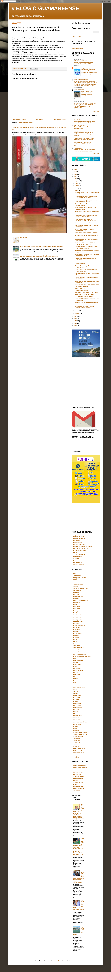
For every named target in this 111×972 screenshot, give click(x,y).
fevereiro (78, 313)
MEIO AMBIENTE (78, 670)
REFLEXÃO (76, 709)
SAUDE (75, 726)
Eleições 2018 (77, 615)
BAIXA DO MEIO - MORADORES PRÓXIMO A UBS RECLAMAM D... (87, 255)
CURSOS (75, 598)
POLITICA (76, 699)
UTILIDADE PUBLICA (79, 749)
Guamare (76, 643)
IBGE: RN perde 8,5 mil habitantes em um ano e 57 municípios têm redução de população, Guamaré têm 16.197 (85, 62)
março (77, 310)
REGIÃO (75, 711)
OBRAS (75, 691)
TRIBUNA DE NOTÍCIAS (80, 768)
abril (76, 190)
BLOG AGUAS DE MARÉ (81, 79)
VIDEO (75, 755)
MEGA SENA (77, 668)
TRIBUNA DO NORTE (79, 766)
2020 (75, 179)
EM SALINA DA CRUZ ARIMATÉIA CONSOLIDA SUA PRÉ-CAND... (84, 295)
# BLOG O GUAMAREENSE (45, 8)
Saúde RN (76, 730)
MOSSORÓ (76, 674)
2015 (75, 325)
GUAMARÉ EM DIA (79, 101)
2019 (75, 316)
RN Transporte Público (80, 722)
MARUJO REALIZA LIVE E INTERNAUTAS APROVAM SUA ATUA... (87, 285)
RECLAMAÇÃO (77, 705)
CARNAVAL (76, 582)
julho (77, 183)
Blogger (73, 960)
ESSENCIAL (76, 629)
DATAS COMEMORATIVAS (80, 600)
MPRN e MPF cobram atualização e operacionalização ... (85, 289)
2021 (75, 176)
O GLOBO (76, 558)
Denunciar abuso (77, 48)
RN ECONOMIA (77, 716)
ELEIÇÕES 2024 (78, 621)
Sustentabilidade (78, 736)
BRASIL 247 (76, 540)
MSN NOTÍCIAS (77, 556)
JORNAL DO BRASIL (79, 554)
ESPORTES (76, 627)
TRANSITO (76, 742)
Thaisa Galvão (78, 148)
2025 (75, 169)
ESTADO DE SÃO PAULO (80, 548)
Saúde (75, 728)
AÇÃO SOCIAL (77, 576)
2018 (75, 318)
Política (75, 701)
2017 (75, 321)
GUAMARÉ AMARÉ (78, 648)
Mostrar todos (96, 111)
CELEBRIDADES (78, 584)
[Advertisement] (85, 517)
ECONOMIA (76, 608)
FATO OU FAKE (77, 633)
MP (74, 676)
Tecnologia (76, 738)
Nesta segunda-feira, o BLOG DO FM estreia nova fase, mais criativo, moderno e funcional (85, 134)
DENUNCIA (76, 602)
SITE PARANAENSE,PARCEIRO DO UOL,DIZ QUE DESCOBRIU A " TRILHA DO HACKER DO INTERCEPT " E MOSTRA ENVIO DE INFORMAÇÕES (42, 255)
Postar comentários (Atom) (25, 122)
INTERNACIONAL (78, 660)
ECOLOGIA (76, 606)
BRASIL (75, 580)
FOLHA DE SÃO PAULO (80, 550)
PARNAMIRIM (77, 695)
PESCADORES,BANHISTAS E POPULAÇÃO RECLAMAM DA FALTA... (87, 219)
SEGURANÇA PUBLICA (80, 734)
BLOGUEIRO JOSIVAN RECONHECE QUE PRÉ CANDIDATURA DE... (87, 307)
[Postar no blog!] (32, 69)
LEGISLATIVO (77, 664)
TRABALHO (76, 740)
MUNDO (75, 678)
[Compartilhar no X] (34, 69)
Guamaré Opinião (78, 652)
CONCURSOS (77, 590)
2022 (75, 174)
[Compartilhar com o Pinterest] (37, 69)
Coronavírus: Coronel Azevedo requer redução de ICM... (86, 270)
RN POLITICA (77, 718)
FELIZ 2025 (23, 237)
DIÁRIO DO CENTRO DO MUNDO (82, 546)
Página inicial (40, 119)
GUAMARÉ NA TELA (80, 90)
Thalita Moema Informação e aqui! (84, 138)
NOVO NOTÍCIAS (78, 778)
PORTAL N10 (77, 774)
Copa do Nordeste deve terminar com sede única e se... (86, 204)
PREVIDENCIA (77, 703)
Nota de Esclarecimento (80, 685)
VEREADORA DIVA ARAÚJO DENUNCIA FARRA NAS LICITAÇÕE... (86, 216)
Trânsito (75, 744)
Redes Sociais (77, 707)
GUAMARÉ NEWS (79, 59)
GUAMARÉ (76, 646)
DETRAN (75, 604)
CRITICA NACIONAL (79, 544)
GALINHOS (76, 639)
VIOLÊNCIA (76, 757)
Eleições (75, 613)
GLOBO (75, 552)
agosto (77, 181)
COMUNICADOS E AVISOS (80, 588)
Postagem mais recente (19, 119)
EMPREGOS (76, 623)
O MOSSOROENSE (78, 776)
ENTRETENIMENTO (79, 625)
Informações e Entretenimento (82, 656)
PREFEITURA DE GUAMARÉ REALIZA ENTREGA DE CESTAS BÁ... (86, 197)
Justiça (75, 662)
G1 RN (75, 784)
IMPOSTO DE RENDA (79, 654)
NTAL (75, 689)
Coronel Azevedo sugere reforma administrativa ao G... (84, 229)
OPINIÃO (75, 693)
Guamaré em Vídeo (78, 650)
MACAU (75, 666)
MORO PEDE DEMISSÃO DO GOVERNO (86, 233)
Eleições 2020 (77, 617)
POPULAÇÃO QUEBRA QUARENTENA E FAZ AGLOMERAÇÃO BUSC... (86, 303)
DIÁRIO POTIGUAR (78, 786)
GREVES (75, 641)
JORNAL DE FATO (78, 782)
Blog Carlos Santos (79, 125)
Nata (74, 681)
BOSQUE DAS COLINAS (80, 578)
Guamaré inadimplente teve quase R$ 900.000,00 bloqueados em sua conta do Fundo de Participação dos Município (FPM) (78, 846)
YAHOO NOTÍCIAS (78, 565)
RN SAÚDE (76, 720)
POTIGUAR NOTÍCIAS (79, 770)
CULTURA (76, 594)
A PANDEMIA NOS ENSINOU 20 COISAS (86, 292)
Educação (76, 611)
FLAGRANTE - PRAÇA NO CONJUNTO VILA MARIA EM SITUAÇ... (86, 200)
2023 (75, 171)
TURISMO (76, 746)
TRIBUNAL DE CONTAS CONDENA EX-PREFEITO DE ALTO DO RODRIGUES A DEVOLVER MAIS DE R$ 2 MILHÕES (78, 812)
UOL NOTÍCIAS (77, 563)
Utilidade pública (78, 751)
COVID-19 (76, 592)
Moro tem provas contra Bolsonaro (85, 223)
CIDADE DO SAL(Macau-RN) (82, 68)
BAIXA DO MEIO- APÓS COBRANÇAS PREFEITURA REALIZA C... (85, 243)
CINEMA (75, 586)
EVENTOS (76, 631)
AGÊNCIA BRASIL (78, 536)
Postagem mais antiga (59, 119)
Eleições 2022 (77, 619)
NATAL (75, 683)
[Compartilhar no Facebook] (36, 69)
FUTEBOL (76, 637)
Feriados (76, 635)
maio (76, 188)
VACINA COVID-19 (78, 753)
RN (74, 714)
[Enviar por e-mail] (31, 69)
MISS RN (75, 672)
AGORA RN (76, 790)
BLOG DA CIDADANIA (79, 538)
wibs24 (59, 960)
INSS (74, 658)
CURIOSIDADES (78, 596)
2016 (75, 323)
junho (77, 185)
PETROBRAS (77, 697)
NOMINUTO (76, 780)
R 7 (74, 560)
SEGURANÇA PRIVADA (80, 732)
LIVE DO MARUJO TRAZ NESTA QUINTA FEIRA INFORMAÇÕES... (86, 247)
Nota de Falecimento (79, 687)
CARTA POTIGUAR (78, 788)
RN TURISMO (77, 724)
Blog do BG (77, 119)
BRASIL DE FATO (78, 542)
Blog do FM (77, 131)
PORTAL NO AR (77, 772)
